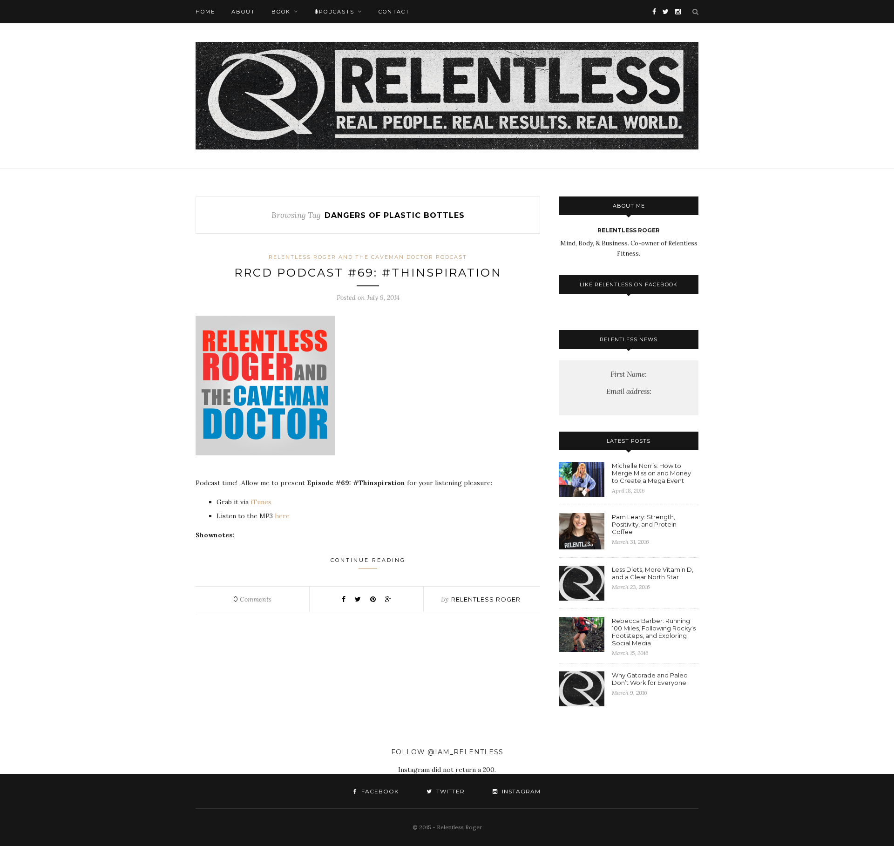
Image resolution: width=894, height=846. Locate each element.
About (243, 11)
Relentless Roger (486, 599)
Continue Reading (368, 560)
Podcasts (336, 11)
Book (281, 11)
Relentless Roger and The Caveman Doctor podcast (368, 257)
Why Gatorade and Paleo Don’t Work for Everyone (650, 678)
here (282, 516)
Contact (394, 11)
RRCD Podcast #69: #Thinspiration (368, 272)
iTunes (261, 502)
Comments (252, 599)
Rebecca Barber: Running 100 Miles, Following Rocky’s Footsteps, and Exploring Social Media (654, 632)
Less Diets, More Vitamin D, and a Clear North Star (652, 573)
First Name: (628, 374)
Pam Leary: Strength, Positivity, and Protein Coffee (644, 524)
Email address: (628, 391)
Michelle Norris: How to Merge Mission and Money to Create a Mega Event (651, 473)
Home (205, 11)
